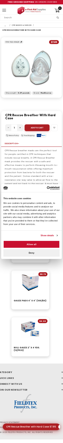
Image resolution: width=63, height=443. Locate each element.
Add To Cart (37, 128)
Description (11, 144)
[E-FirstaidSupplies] (31, 10)
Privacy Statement (10, 422)
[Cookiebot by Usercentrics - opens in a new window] (47, 188)
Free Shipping (29, 135)
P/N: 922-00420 (12, 42)
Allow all (31, 244)
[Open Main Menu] (4, 10)
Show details (47, 235)
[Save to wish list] (54, 127)
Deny (31, 253)
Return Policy (14, 135)
